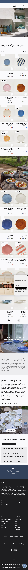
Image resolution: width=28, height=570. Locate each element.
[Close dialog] (27, 275)
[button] (24, 566)
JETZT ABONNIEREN (21, 287)
